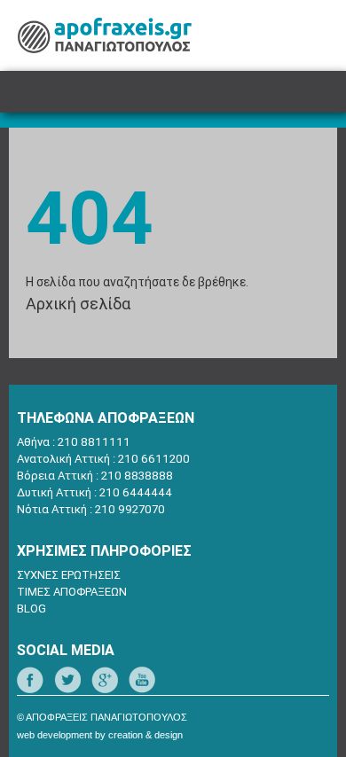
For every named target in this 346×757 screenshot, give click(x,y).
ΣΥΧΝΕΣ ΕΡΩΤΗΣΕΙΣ (69, 574)
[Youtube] (142, 680)
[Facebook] (30, 680)
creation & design (145, 735)
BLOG (31, 608)
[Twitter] (67, 680)
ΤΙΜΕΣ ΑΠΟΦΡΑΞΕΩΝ (72, 591)
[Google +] (104, 680)
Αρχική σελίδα (78, 303)
